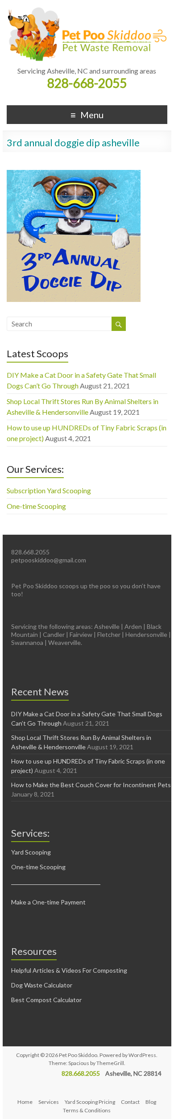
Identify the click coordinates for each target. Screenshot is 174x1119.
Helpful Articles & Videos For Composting (69, 970)
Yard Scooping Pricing (90, 1101)
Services (48, 1101)
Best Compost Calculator (46, 999)
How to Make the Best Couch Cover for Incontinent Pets (91, 785)
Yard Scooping (31, 852)
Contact (130, 1101)
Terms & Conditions (87, 1110)
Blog (150, 1101)
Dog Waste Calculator (41, 985)
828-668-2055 (87, 83)
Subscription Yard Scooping (49, 490)
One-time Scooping (36, 506)
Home (25, 1101)
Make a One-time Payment (48, 902)
